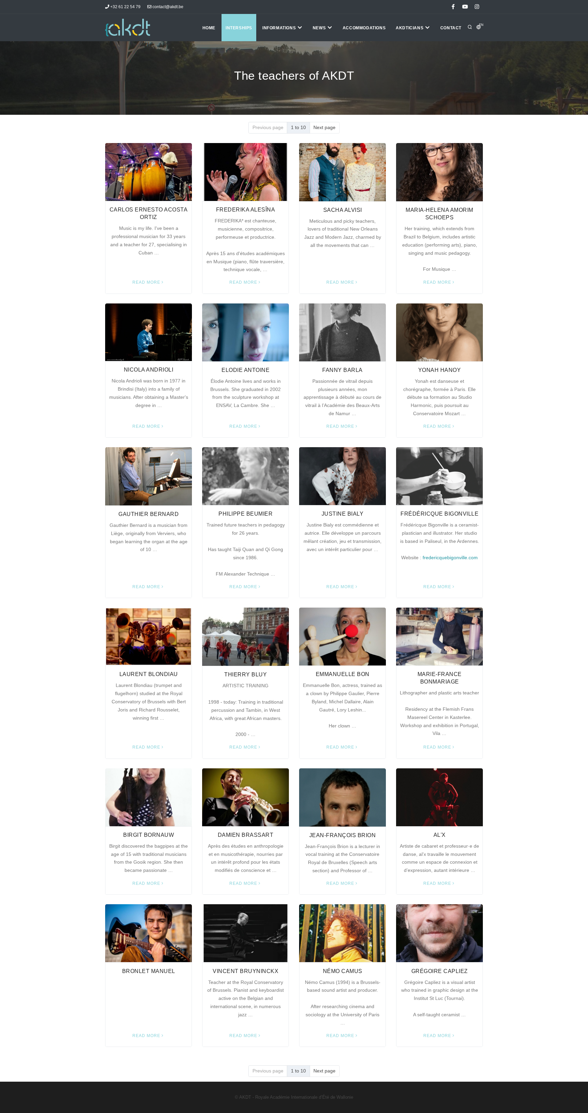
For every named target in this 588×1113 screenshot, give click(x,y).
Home (208, 28)
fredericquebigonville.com (450, 557)
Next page (324, 127)
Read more (146, 282)
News (320, 28)
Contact (450, 28)
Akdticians (410, 28)
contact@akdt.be (167, 6)
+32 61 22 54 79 (125, 6)
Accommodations (364, 28)
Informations (279, 28)
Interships (239, 28)
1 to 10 (298, 127)
